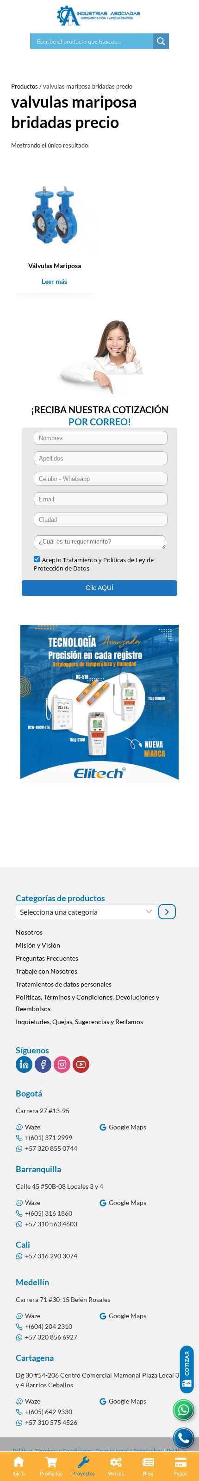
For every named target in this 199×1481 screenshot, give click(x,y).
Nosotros (29, 932)
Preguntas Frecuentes (47, 958)
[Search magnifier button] (161, 41)
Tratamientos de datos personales (64, 984)
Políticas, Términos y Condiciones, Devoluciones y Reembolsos (87, 1003)
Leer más (54, 281)
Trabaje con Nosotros (46, 971)
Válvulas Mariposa (54, 265)
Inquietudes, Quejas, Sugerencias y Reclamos (79, 1022)
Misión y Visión (38, 945)
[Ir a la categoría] (167, 911)
